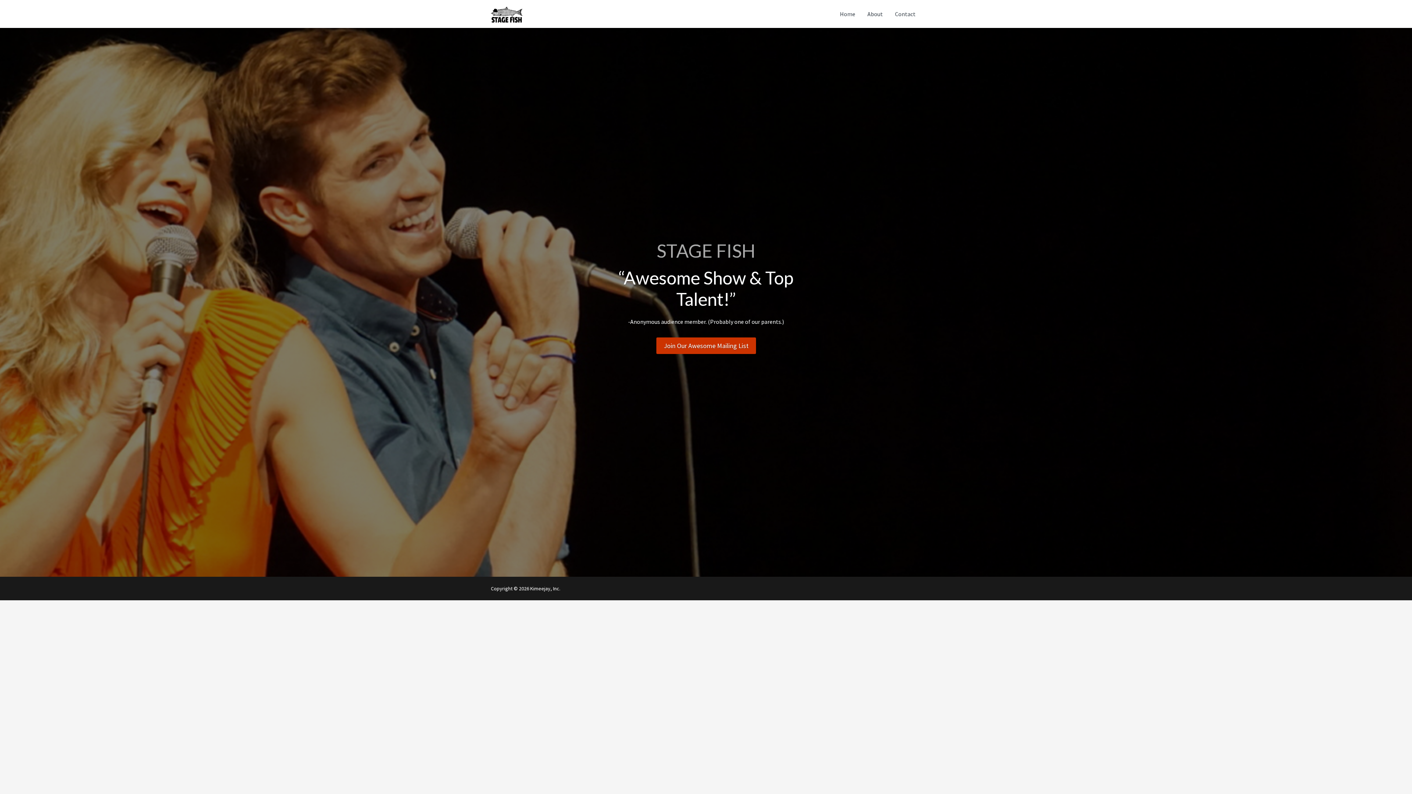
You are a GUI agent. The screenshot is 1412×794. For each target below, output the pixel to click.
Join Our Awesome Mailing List (706, 345)
